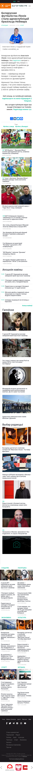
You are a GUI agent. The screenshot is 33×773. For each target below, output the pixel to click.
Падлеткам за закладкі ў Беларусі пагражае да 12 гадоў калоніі (17, 287)
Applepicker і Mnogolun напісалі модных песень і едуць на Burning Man (23, 659)
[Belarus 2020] (20, 767)
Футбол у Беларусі (21, 126)
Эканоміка (6, 618)
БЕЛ (14, 1)
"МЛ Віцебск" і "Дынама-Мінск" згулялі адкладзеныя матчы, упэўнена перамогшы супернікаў (15, 151)
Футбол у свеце (8, 126)
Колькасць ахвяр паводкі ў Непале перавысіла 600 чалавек (13, 557)
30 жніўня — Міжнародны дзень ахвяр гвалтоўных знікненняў (24, 585)
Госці (3, 719)
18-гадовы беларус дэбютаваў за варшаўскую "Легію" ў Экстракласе (15, 260)
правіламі (24, 756)
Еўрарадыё (4, 25)
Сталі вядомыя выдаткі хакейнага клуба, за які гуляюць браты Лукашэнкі (7, 685)
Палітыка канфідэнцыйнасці (16, 759)
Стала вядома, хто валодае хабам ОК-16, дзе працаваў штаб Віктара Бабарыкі (24, 610)
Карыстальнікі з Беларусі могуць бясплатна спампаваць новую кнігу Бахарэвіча (14, 505)
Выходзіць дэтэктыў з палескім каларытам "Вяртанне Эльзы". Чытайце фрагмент (16, 449)
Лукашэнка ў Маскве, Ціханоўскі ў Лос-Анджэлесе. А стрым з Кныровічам (16, 532)
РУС (18, 1)
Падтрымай (10, 735)
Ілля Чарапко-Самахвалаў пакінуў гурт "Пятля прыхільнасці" (24, 684)
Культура (22, 618)
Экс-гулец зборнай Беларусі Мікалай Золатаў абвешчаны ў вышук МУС (15, 226)
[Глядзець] (3, 150)
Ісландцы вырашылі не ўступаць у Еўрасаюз (17, 300)
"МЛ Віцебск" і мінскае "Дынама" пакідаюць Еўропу (14, 253)
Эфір (29, 719)
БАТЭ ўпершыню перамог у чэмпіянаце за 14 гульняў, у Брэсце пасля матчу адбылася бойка (15, 217)
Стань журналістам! (12, 732)
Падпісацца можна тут (22, 109)
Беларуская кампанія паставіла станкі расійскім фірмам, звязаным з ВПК (8, 636)
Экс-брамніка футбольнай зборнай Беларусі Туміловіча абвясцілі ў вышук (15, 234)
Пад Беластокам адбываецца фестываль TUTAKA (24, 694)
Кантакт (8, 742)
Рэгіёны (8, 737)
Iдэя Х (19, 719)
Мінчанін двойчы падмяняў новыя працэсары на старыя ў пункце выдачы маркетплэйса (17, 293)
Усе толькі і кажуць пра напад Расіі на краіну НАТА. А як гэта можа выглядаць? (15, 362)
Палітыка (22, 568)
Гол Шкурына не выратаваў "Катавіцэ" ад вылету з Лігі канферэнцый (12, 244)
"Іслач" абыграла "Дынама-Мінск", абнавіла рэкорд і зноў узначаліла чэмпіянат (15, 179)
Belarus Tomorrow (11, 719)
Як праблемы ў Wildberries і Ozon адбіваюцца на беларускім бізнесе (7, 657)
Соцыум (5, 568)
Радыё (18, 735)
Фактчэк (24, 719)
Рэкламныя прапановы (13, 745)
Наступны (32, 767)
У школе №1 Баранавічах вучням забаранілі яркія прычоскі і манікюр (17, 275)
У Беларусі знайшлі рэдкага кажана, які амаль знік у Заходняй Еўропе (17, 281)
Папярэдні (1, 767)
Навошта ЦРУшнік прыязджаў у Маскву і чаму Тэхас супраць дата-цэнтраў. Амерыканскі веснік (16, 476)
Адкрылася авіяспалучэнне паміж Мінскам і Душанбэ (14, 417)
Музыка (21, 667)
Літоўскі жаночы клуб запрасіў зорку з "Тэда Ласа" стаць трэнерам (15, 207)
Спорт (22, 25)
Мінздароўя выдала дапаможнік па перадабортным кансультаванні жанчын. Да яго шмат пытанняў (14, 390)
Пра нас (8, 747)
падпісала (17, 60)
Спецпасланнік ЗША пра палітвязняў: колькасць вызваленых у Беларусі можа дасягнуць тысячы (24, 597)
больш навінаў (27, 305)
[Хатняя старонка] (19, 5)
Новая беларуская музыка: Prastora (23, 702)
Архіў (14, 737)
